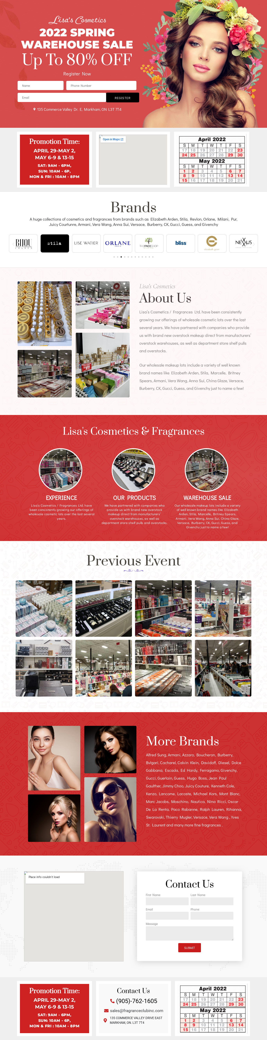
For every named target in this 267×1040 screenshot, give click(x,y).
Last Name (198, 895)
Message (152, 924)
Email (149, 909)
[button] (13, 243)
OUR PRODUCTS (134, 497)
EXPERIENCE (61, 497)
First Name (153, 895)
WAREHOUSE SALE (207, 497)
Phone (195, 909)
